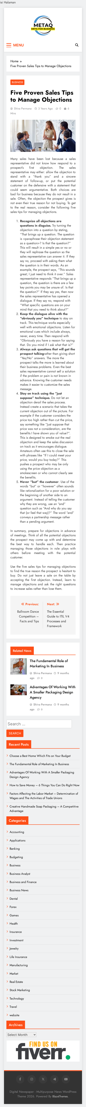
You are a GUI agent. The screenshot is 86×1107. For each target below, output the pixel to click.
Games (14, 915)
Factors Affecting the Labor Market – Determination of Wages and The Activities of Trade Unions (44, 795)
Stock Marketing (20, 990)
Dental (14, 898)
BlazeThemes (60, 1096)
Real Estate (16, 982)
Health (14, 923)
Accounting (17, 832)
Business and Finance (23, 882)
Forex (13, 907)
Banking (15, 848)
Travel (13, 1007)
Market (14, 973)
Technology (17, 998)
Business (17, 82)
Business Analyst (20, 874)
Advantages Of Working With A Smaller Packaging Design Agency (53, 692)
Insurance (16, 932)
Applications (17, 840)
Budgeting (16, 857)
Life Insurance (18, 957)
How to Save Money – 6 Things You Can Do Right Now (44, 785)
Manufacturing (19, 965)
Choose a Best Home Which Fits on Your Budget (40, 756)
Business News (19, 890)
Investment (16, 940)
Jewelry (14, 948)
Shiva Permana (23, 108)
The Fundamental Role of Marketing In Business (49, 663)
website (14, 1015)
